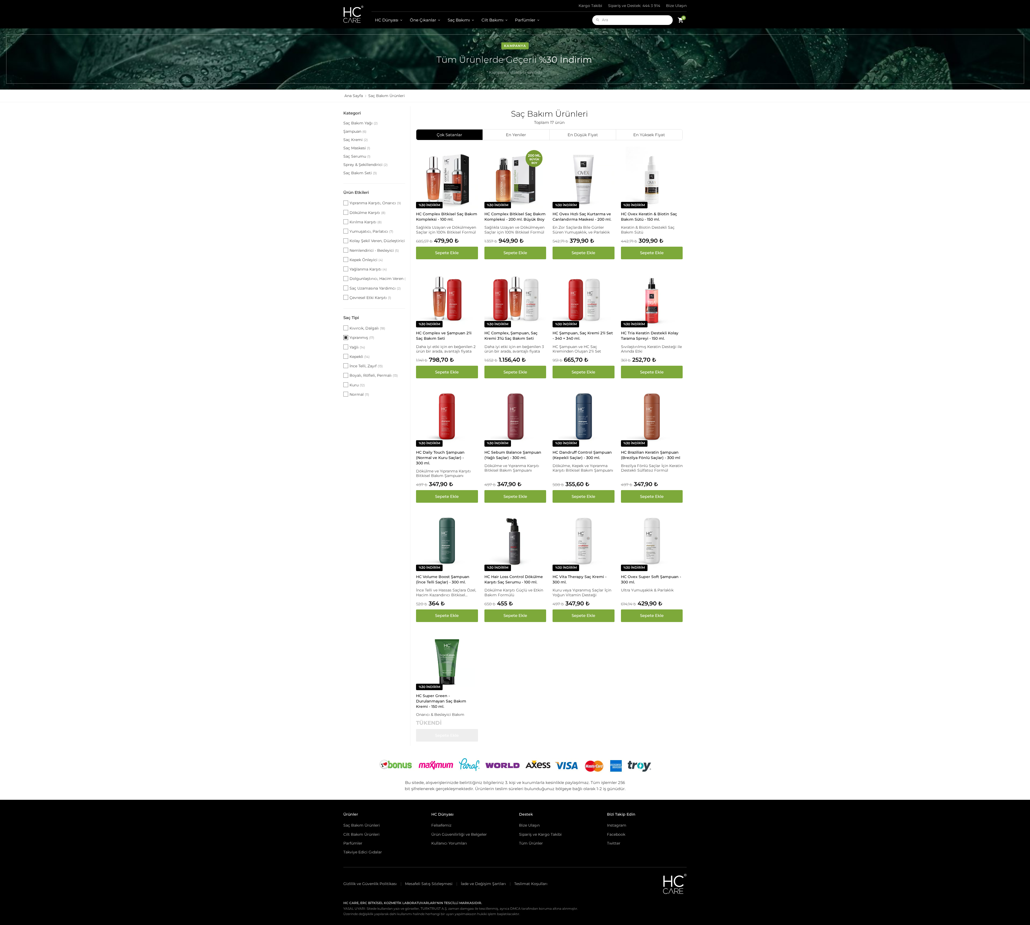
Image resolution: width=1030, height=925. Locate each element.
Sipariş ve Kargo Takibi (540, 834)
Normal (359, 394)
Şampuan (354, 131)
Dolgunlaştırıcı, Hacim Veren (377, 278)
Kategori (352, 113)
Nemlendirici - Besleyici (374, 250)
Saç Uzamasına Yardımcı (375, 288)
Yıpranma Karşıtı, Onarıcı (375, 203)
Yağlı (357, 347)
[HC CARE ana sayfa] (357, 14)
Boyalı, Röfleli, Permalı (374, 375)
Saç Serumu (356, 156)
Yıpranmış (362, 337)
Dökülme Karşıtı (367, 212)
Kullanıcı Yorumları (449, 843)
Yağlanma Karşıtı (368, 269)
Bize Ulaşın (676, 5)
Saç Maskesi (356, 148)
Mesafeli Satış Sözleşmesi (429, 884)
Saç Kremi (355, 139)
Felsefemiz (441, 825)
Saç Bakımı (459, 20)
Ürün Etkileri (356, 192)
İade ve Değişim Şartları (483, 884)
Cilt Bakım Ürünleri (361, 834)
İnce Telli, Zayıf (366, 366)
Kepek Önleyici (366, 259)
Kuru (357, 385)
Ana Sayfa (353, 96)
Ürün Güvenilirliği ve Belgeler (459, 834)
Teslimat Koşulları (530, 884)
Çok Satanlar (449, 134)
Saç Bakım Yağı (360, 123)
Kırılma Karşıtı (366, 222)
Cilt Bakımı (492, 20)
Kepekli (360, 356)
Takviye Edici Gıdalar (362, 852)
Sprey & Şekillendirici (365, 164)
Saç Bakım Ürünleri (361, 825)
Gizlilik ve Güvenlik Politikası (370, 884)
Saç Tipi (351, 317)
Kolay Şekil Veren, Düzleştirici (377, 240)
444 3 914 (634, 5)
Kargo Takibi (590, 5)
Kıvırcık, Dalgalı (367, 328)
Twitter (613, 843)
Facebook (616, 834)
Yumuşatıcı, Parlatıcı (371, 231)
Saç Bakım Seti (360, 173)
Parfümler (525, 20)
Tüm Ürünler (531, 843)
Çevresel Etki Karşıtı (370, 297)
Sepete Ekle (447, 252)
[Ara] (598, 20)
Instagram (616, 825)
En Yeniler (516, 134)
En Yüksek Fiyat (649, 134)
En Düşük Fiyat (583, 134)
